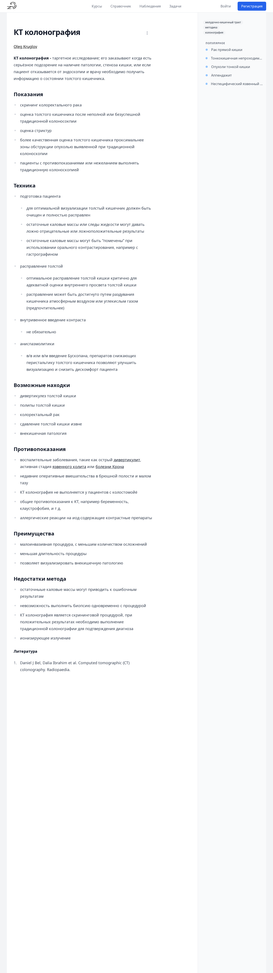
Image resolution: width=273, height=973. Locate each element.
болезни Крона (110, 466)
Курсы (97, 6)
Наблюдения (150, 6)
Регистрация (252, 6)
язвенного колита (69, 466)
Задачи (175, 6)
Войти (226, 6)
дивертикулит (127, 459)
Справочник (120, 6)
